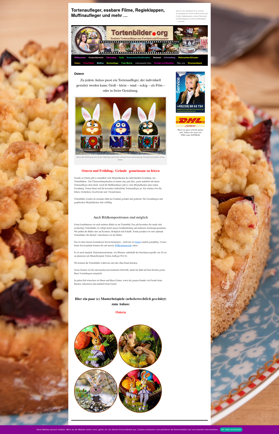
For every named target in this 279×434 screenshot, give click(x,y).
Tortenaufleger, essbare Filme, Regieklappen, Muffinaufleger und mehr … (118, 12)
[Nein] (275, 429)
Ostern (138, 241)
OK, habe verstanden (231, 429)
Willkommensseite (123, 245)
